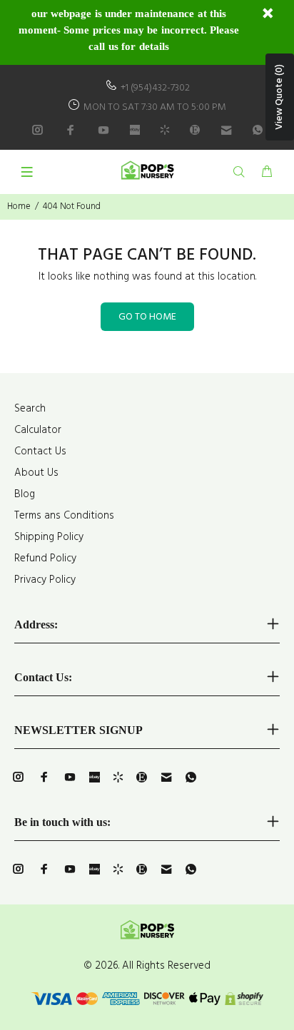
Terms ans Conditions (64, 515)
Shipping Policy (48, 537)
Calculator (37, 430)
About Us (36, 472)
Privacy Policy (45, 579)
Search (30, 408)
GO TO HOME (147, 317)
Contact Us (40, 451)
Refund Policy (45, 558)
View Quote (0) (279, 97)
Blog (24, 494)
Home (19, 206)
